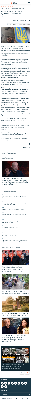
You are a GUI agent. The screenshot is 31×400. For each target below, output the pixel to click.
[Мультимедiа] (16, 398)
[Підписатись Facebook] (2, 383)
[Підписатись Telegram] (22, 383)
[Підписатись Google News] (5, 383)
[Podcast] (2, 386)
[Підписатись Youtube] (12, 383)
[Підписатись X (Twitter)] (9, 383)
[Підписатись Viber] (19, 383)
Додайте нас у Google (7, 398)
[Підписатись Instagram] (15, 383)
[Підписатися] (5, 386)
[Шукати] (27, 398)
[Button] (14, 20)
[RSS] (25, 383)
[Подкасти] (22, 398)
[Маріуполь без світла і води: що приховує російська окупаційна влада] (15, 281)
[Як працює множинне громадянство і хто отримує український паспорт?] (15, 304)
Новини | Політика (7, 6)
